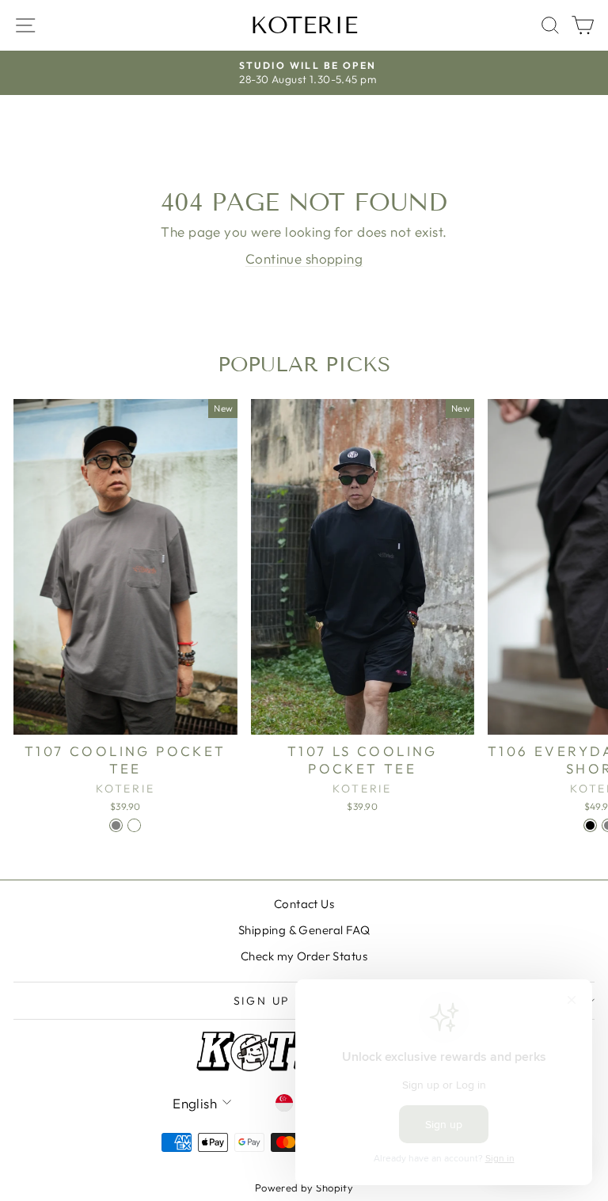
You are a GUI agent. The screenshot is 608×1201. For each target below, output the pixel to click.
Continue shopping (304, 258)
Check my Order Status (304, 955)
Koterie (304, 25)
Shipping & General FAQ (304, 929)
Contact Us (304, 903)
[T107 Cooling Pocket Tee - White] (134, 825)
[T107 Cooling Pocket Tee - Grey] (116, 825)
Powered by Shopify (304, 1187)
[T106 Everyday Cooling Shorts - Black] (590, 825)
